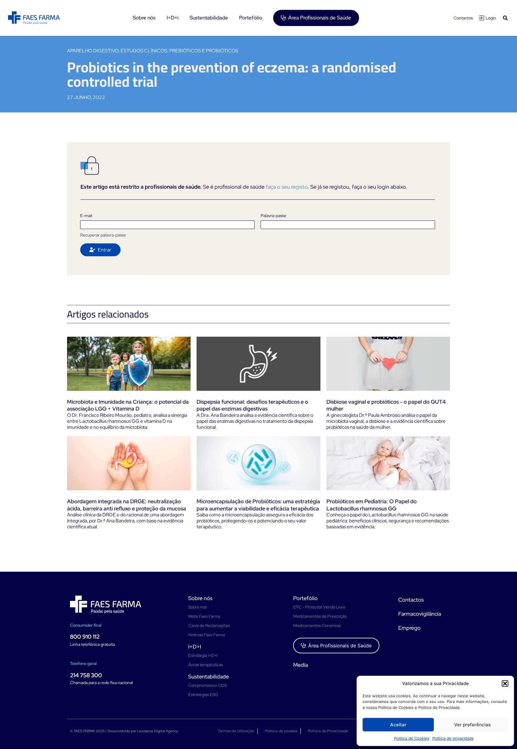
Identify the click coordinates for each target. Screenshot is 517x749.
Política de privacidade (453, 738)
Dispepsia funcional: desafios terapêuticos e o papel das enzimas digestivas (252, 405)
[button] (505, 684)
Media (300, 664)
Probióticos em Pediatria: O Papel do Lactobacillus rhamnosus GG (371, 505)
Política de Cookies (411, 738)
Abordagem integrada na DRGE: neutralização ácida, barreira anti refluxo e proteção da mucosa (126, 505)
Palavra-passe (273, 215)
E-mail (86, 215)
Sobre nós (200, 598)
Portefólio (305, 598)
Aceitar (398, 724)
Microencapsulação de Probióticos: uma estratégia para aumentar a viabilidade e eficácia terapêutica (258, 505)
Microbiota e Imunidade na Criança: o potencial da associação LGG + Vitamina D (128, 405)
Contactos (463, 18)
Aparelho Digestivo (92, 51)
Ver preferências (472, 724)
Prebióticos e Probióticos (203, 51)
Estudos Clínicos (144, 51)
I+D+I (194, 646)
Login (491, 18)
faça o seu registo (287, 186)
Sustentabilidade (208, 676)
